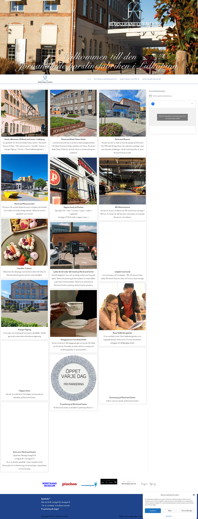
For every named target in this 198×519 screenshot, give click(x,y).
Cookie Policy (169, 516)
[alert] (172, 96)
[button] (194, 495)
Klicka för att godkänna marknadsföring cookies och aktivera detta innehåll (172, 117)
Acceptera (153, 511)
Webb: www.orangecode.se (128, 516)
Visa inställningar (187, 511)
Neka (169, 511)
